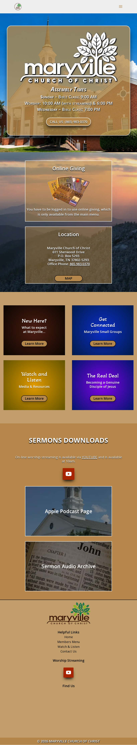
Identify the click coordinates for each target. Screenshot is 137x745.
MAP (68, 278)
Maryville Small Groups (103, 331)
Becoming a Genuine (102, 382)
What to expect (34, 327)
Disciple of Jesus (103, 386)
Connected (103, 324)
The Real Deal (103, 375)
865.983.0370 (80, 264)
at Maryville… (34, 331)
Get (103, 319)
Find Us (68, 686)
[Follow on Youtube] (68, 474)
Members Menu (68, 642)
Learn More (34, 343)
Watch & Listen (69, 647)
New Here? (34, 320)
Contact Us (68, 651)
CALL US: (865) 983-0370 (68, 121)
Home (68, 637)
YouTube (89, 457)
